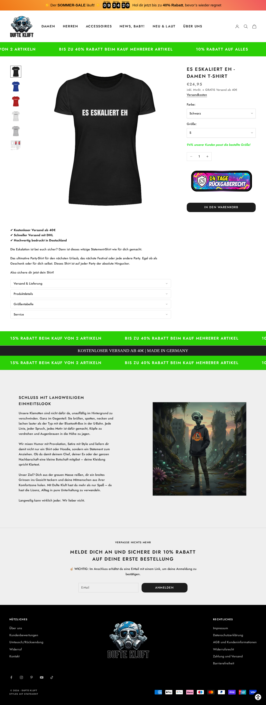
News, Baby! (132, 26)
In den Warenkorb (221, 207)
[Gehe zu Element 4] (15, 116)
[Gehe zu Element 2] (15, 87)
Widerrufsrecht (223, 649)
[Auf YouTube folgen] (42, 677)
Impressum (220, 628)
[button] (90, 283)
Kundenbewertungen (23, 635)
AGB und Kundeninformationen (235, 642)
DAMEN (48, 26)
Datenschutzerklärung (228, 635)
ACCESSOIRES (99, 26)
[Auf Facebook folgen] (11, 677)
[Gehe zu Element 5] (15, 131)
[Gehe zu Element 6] (15, 145)
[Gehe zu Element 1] (15, 72)
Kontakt (14, 656)
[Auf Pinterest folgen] (31, 677)
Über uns (15, 628)
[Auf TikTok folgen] (52, 677)
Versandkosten (197, 94)
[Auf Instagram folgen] (21, 677)
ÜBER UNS (192, 26)
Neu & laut (164, 26)
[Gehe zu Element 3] (15, 101)
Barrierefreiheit (223, 663)
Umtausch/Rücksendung (26, 642)
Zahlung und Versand (228, 656)
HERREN (70, 26)
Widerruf (15, 649)
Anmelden (164, 587)
